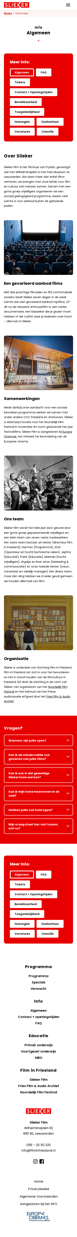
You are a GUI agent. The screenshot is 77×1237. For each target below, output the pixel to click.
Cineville (47, 132)
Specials (38, 982)
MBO (38, 1057)
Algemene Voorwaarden (39, 1196)
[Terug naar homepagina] (16, 5)
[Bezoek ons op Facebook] (41, 1161)
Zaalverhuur (50, 122)
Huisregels (22, 122)
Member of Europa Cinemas (38, 1217)
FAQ (44, 72)
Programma (38, 976)
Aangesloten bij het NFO (38, 1204)
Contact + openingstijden (38, 1017)
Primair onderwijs (38, 1045)
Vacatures (22, 132)
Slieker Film (39, 1079)
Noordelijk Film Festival (38, 1092)
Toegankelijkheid (27, 112)
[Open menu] (68, 5)
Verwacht (38, 988)
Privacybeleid (38, 1189)
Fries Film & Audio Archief (38, 1086)
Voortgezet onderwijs (38, 1051)
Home (8, 13)
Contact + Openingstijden (34, 92)
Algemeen (22, 72)
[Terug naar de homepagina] (38, 1111)
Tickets (20, 82)
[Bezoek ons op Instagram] (35, 1161)
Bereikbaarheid (26, 102)
